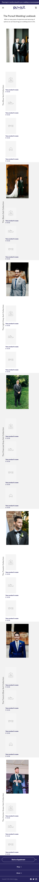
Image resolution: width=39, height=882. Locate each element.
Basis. (16, 879)
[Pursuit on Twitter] (33, 879)
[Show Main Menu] (3, 8)
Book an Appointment (18, 860)
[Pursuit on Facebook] (31, 879)
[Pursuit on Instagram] (36, 879)
